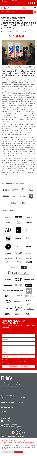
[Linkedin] (34, 3)
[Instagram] (32, 3)
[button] (35, 8)
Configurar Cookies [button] (7, 452)
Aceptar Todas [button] (18, 452)
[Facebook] (28, 3)
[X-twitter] (30, 3)
